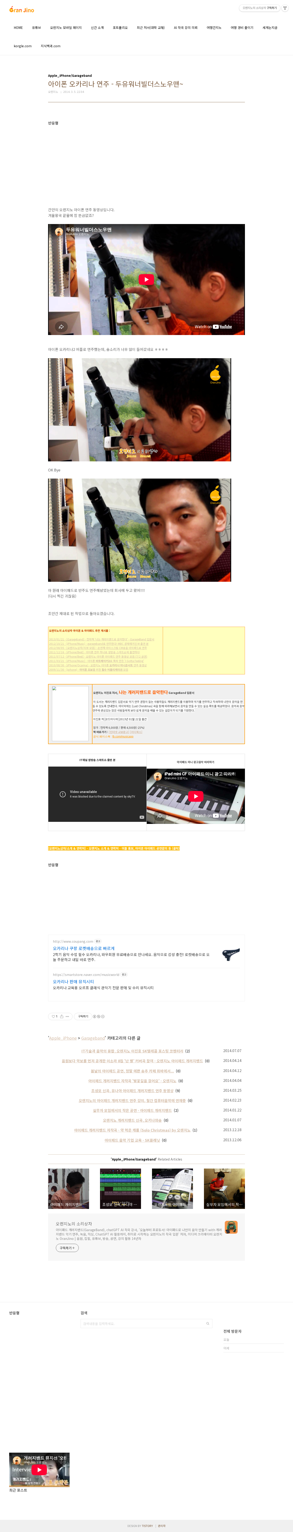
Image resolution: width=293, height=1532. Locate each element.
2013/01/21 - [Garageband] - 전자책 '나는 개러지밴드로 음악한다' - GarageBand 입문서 (101, 639)
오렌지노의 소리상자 (74, 1223)
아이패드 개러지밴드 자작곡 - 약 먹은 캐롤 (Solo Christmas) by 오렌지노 (132, 1130)
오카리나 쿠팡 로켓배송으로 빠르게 (84, 948)
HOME (18, 27)
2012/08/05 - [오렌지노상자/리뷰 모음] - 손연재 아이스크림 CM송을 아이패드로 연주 (98, 648)
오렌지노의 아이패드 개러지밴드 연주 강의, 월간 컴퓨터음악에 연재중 (132, 1100)
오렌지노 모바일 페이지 (66, 27)
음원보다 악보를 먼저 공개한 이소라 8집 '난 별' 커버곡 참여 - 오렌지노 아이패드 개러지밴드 (132, 1061)
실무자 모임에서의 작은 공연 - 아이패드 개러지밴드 (132, 1110)
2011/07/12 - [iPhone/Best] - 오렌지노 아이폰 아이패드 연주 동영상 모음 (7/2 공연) (98, 656)
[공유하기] (62, 1016)
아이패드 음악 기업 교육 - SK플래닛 (132, 1140)
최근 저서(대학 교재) (151, 27)
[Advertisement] (146, 157)
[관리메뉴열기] (285, 8)
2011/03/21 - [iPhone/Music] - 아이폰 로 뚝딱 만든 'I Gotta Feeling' (96, 661)
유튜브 (36, 27)
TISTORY (147, 1526)
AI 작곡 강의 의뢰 (186, 27)
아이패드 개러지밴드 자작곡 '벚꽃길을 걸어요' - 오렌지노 (132, 1080)
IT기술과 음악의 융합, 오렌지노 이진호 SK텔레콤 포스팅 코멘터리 (132, 1051)
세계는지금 (270, 27)
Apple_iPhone (63, 1038)
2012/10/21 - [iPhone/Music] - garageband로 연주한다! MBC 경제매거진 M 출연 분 (99, 643)
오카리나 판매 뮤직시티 (73, 981)
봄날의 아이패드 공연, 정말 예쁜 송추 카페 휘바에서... (132, 1071)
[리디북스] (136, 732)
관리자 (161, 1526)
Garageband (93, 1038)
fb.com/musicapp (122, 736)
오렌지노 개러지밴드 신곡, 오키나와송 (132, 1120)
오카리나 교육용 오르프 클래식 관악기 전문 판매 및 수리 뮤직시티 (103, 987)
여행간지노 (214, 27)
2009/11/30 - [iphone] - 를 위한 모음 (88, 669)
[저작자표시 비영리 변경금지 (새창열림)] (98, 1016)
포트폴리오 (120, 27)
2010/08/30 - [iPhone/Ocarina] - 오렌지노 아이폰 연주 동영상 (98, 665)
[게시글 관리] (67, 1016)
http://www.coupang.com (73, 941)
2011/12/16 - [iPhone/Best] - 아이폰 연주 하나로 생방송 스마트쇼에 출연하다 (94, 652)
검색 (207, 1323)
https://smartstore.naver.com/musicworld (86, 975)
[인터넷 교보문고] (119, 732)
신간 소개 (97, 27)
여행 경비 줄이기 (242, 27)
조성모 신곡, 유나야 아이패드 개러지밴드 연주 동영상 (132, 1090)
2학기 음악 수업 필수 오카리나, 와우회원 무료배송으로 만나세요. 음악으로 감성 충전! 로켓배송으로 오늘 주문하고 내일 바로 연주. (131, 957)
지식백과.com (50, 46)
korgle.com (23, 46)
